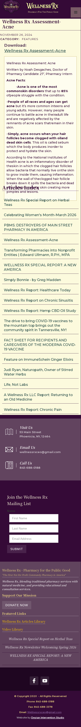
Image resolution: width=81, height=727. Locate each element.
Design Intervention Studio (47, 717)
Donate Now (16, 605)
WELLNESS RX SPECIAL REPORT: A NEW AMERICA (40, 657)
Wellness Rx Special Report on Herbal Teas (40, 639)
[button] (76, 12)
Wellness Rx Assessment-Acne (35, 51)
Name (11, 511)
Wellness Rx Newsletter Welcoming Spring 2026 (40, 647)
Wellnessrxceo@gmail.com (44, 712)
